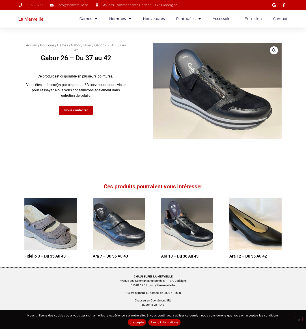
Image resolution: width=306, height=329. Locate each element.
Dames (85, 19)
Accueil (31, 45)
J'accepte (137, 322)
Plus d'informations (164, 322)
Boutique (47, 45)
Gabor (75, 45)
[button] (274, 50)
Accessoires (223, 19)
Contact (280, 19)
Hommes (117, 19)
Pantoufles (186, 19)
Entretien (253, 19)
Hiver (87, 45)
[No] (299, 319)
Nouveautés (154, 19)
